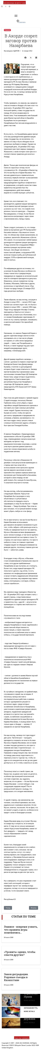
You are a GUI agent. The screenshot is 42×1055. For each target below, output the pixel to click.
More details (29, 1000)
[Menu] (16, 15)
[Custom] (9, 6)
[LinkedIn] (36, 58)
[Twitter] (5, 6)
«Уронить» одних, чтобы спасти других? (19, 953)
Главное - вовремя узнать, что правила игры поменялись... (21, 929)
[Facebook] (2, 6)
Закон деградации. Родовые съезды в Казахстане (16, 977)
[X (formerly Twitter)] (31, 58)
